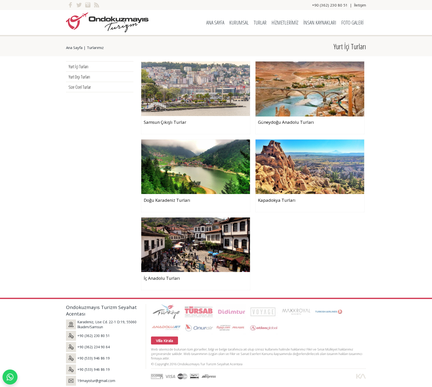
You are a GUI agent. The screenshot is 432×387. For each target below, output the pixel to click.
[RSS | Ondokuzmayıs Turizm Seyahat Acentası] (96, 5)
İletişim (360, 5)
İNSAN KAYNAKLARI (319, 22)
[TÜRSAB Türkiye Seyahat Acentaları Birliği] (199, 311)
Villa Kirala (164, 340)
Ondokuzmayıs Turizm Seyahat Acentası (101, 310)
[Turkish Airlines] (329, 311)
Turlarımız (95, 47)
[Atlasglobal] (263, 327)
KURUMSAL (239, 22)
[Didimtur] (231, 311)
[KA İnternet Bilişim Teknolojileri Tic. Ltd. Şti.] (361, 376)
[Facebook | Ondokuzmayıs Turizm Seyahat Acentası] (70, 5)
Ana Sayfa (74, 47)
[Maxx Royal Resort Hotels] (296, 311)
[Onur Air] (199, 327)
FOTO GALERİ (352, 22)
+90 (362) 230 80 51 (330, 5)
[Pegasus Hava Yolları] (231, 327)
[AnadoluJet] (166, 327)
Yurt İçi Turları (350, 46)
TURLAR (260, 22)
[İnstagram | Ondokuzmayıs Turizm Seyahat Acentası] (88, 5)
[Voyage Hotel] (263, 311)
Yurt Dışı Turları (79, 77)
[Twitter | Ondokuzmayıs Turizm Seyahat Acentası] (79, 5)
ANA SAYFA (215, 22)
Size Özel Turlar (79, 87)
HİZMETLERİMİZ (285, 22)
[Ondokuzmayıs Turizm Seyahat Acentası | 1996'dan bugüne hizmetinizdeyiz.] (107, 22)
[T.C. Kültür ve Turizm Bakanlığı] (166, 311)
